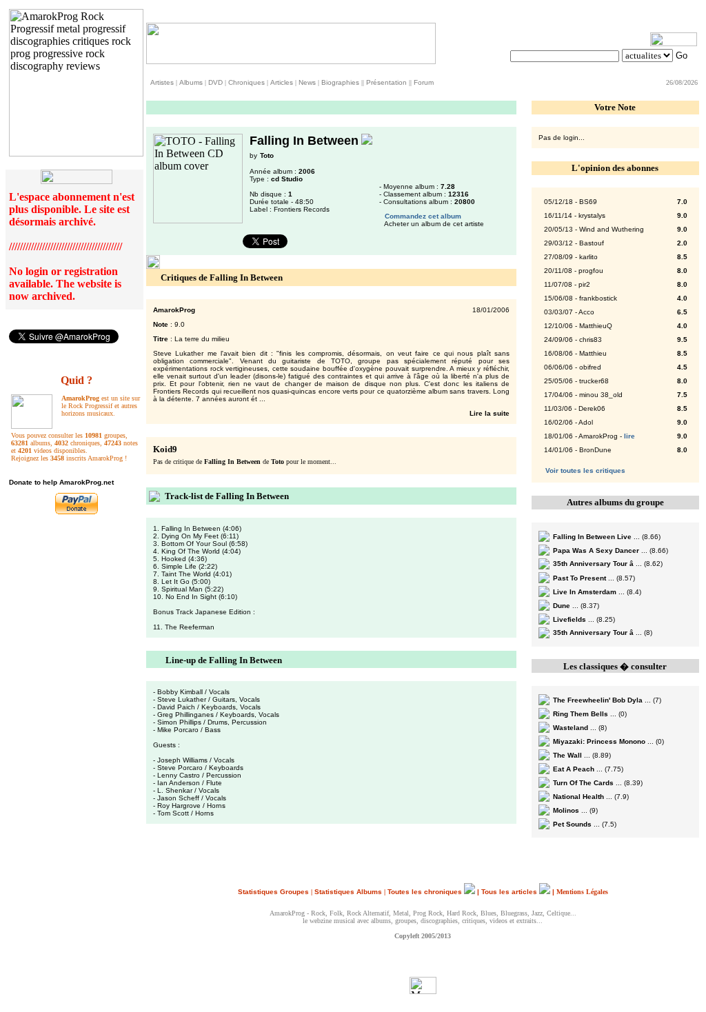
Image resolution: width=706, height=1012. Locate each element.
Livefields (569, 619)
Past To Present (579, 578)
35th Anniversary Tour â (593, 563)
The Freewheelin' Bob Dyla (598, 700)
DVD (215, 82)
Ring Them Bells (580, 714)
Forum (424, 82)
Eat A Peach (573, 769)
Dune (561, 605)
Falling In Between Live (592, 536)
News (307, 82)
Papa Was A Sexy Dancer (596, 550)
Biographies (340, 82)
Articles (281, 82)
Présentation (386, 82)
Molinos (566, 810)
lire (629, 436)
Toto (267, 155)
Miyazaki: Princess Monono (599, 741)
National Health (578, 796)
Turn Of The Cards (583, 783)
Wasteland (570, 727)
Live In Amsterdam (584, 592)
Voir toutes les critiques (585, 470)
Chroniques (246, 82)
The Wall (567, 755)
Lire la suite (488, 413)
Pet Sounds (572, 824)
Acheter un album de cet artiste (434, 223)
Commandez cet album (423, 216)
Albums (191, 82)
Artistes (162, 82)
